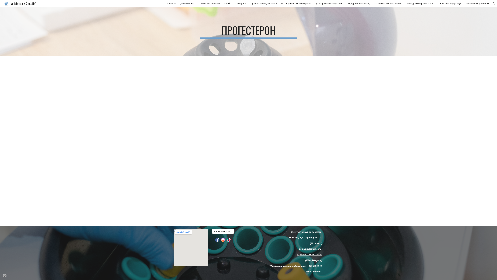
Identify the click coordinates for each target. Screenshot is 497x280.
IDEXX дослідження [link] (210, 3)
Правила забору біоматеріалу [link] (265, 3)
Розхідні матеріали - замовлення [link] (422, 3)
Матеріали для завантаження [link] (389, 3)
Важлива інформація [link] (450, 3)
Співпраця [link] (241, 3)
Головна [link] (171, 3)
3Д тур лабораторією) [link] (359, 3)
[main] (248, 31)
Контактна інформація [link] (477, 3)
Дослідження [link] (186, 3)
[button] (494, 4)
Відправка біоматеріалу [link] (298, 3)
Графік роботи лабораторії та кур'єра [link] (330, 3)
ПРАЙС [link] (227, 3)
